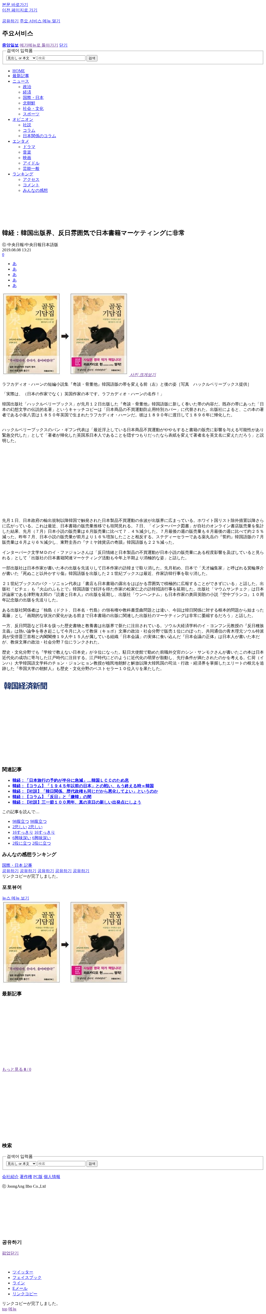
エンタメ (20, 141)
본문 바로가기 (15, 4)
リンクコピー (24, 1294)
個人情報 (52, 1176)
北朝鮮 (29, 103)
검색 (92, 58)
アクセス (31, 179)
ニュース (20, 81)
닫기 (63, 45)
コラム (29, 130)
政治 (27, 86)
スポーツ (31, 114)
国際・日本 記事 (17, 865)
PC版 (38, 1176)
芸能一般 (31, 168)
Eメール (20, 1288)
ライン (18, 1283)
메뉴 (12, 1309)
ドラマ (29, 146)
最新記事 (20, 76)
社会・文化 (33, 108)
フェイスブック (27, 1277)
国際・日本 (33, 97)
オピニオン (22, 119)
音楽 (27, 152)
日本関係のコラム (39, 136)
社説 (27, 125)
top (4, 1309)
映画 (27, 157)
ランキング (22, 174)
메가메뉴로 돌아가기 (39, 45)
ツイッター (22, 1272)
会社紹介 (10, 1176)
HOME (18, 71)
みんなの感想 (35, 190)
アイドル (31, 163)
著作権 (26, 1176)
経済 (27, 92)
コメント (31, 185)
